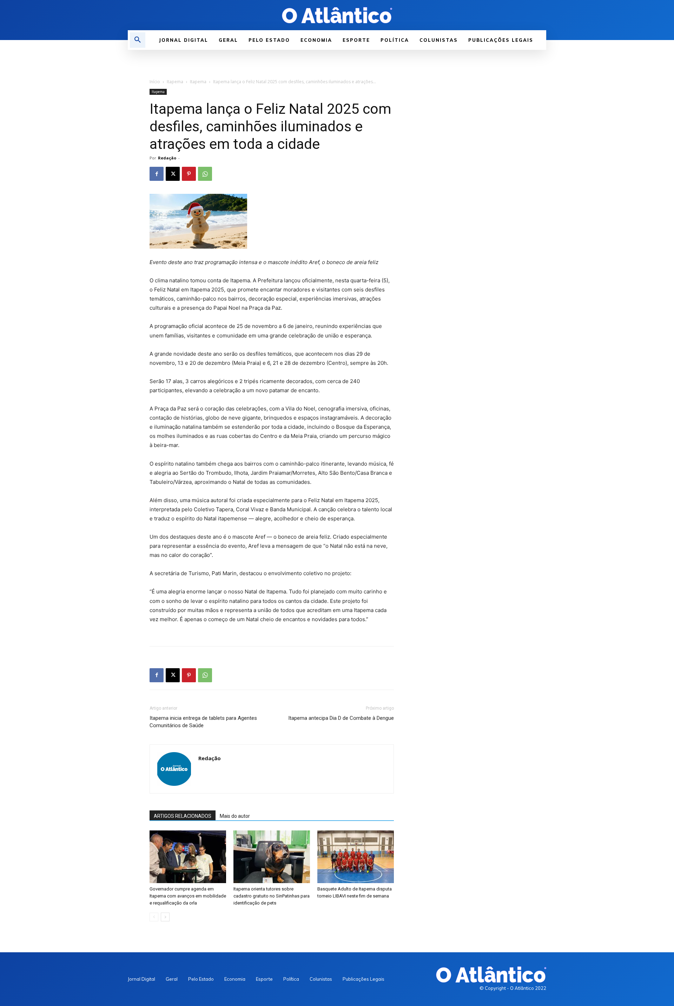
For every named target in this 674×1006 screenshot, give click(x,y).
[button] (137, 40)
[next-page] (165, 917)
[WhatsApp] (205, 174)
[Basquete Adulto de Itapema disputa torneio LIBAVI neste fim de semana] (355, 856)
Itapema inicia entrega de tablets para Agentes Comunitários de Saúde (203, 722)
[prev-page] (154, 917)
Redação (167, 157)
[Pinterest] (189, 174)
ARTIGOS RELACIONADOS (182, 816)
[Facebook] (157, 174)
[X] (173, 174)
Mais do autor (235, 816)
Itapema (175, 82)
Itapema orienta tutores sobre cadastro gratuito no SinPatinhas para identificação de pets (271, 896)
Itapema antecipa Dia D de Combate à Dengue (341, 718)
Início (155, 82)
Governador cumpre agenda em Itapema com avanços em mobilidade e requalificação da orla (188, 896)
